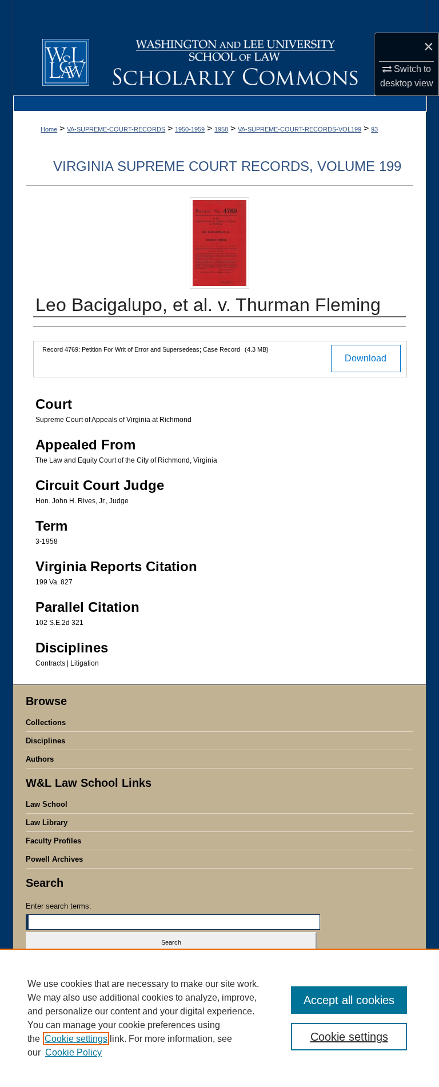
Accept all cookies (349, 1000)
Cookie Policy (73, 1052)
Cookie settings (76, 1039)
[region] (219, 1018)
